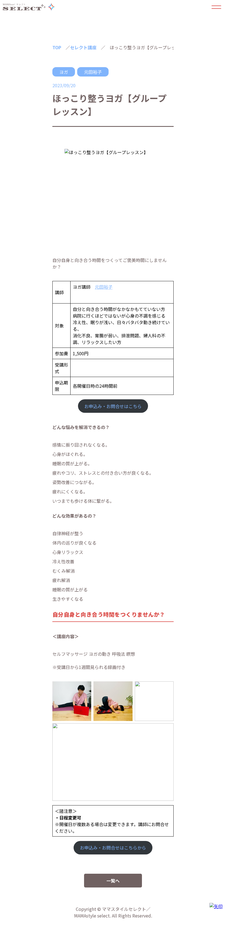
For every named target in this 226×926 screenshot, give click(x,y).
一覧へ (113, 880)
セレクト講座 (83, 47)
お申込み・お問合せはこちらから (113, 847)
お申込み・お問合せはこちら (113, 406)
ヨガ (63, 72)
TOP (56, 47)
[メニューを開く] (216, 7)
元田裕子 (93, 72)
